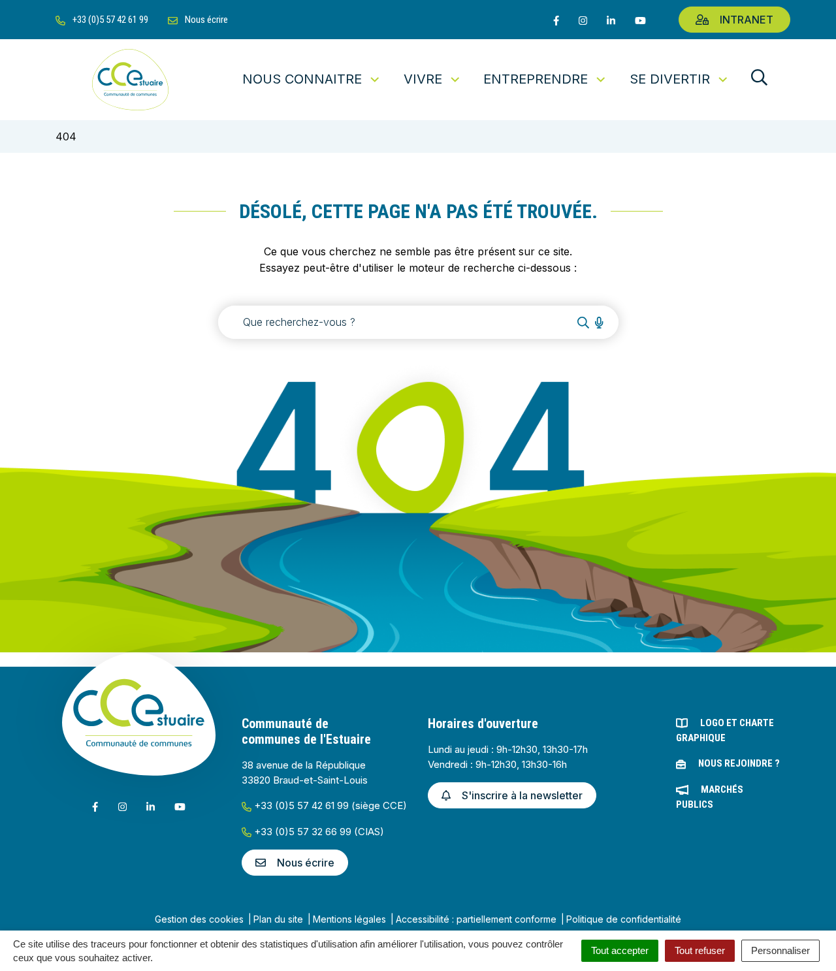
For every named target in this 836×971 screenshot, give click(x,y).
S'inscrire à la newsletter (522, 795)
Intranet (746, 19)
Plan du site (278, 919)
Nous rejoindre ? (739, 763)
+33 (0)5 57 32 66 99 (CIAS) (317, 831)
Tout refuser (700, 950)
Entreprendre (535, 79)
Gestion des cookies (199, 919)
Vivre (423, 79)
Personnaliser (780, 950)
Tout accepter (620, 950)
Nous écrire (305, 862)
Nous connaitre (302, 79)
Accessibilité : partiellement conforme (476, 919)
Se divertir (670, 79)
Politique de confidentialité (623, 919)
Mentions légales (349, 919)
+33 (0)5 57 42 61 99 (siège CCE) (329, 805)
